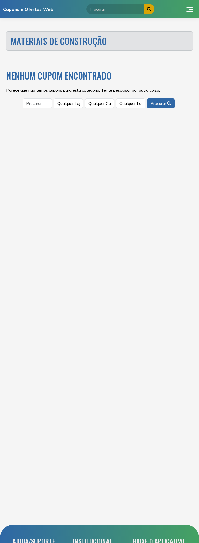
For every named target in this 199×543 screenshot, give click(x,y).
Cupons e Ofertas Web (28, 9)
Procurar (159, 103)
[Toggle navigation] (189, 9)
